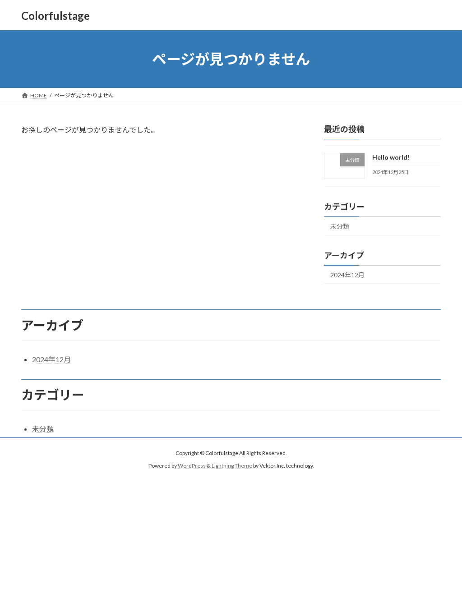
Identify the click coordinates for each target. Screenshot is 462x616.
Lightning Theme (232, 465)
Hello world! (391, 157)
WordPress (192, 465)
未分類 (339, 226)
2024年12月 (347, 275)
